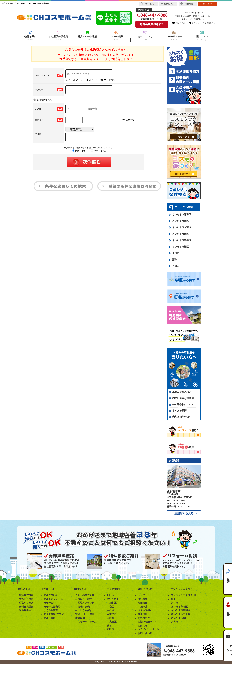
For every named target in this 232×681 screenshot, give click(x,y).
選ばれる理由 (85, 599)
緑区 (111, 610)
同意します (80, 151)
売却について (51, 595)
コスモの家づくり (84, 595)
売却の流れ (50, 602)
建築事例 (80, 618)
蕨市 (174, 259)
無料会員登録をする (152, 24)
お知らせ (142, 625)
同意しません (100, 151)
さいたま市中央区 (181, 240)
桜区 (111, 618)
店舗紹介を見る (183, 513)
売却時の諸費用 (52, 606)
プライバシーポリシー (150, 629)
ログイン (195, 23)
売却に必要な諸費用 (183, 398)
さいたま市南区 (180, 220)
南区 (111, 606)
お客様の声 (144, 618)
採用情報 (142, 614)
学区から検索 (26, 599)
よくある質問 (179, 410)
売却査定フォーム (53, 599)
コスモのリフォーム (86, 621)
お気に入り (210, 23)
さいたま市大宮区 (181, 227)
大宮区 (113, 621)
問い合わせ (181, 23)
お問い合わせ (145, 633)
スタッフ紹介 (145, 610)
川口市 (175, 253)
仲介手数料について (183, 404)
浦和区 (113, 602)
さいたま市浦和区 (181, 214)
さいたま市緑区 (180, 233)
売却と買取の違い (181, 416)
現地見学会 (25, 610)
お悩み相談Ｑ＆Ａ (147, 621)
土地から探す (85, 610)
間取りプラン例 (86, 602)
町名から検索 (26, 602)
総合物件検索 (26, 595)
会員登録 (228, 610)
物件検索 (228, 577)
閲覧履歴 (189, 4)
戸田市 (175, 266)
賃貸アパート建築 (84, 614)
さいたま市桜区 (180, 246)
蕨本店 (144, 606)
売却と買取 (50, 618)
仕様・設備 (84, 606)
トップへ (142, 595)
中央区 (113, 614)
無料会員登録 (26, 606)
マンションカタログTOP (184, 595)
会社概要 (142, 599)
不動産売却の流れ (181, 392)
